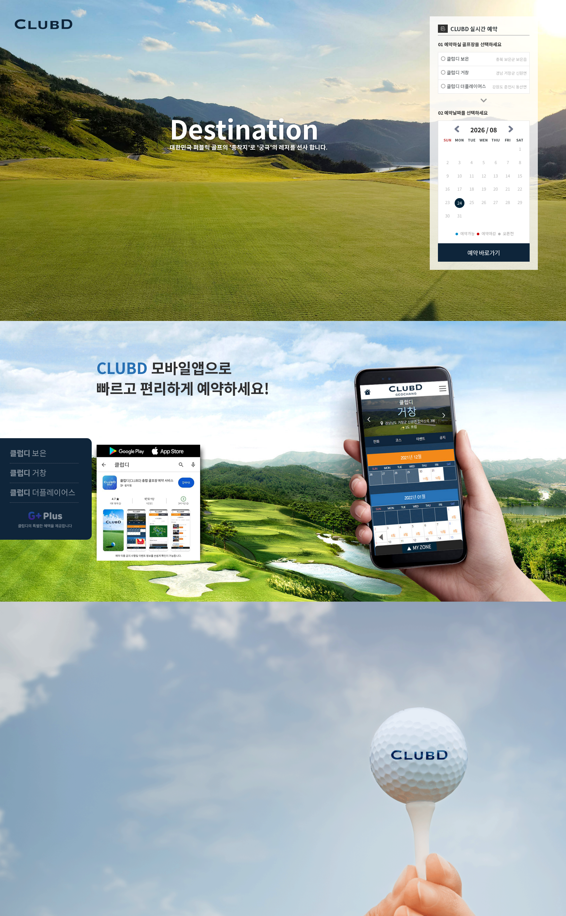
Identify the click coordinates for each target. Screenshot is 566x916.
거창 (28, 472)
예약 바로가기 (483, 252)
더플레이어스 (42, 492)
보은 (28, 452)
